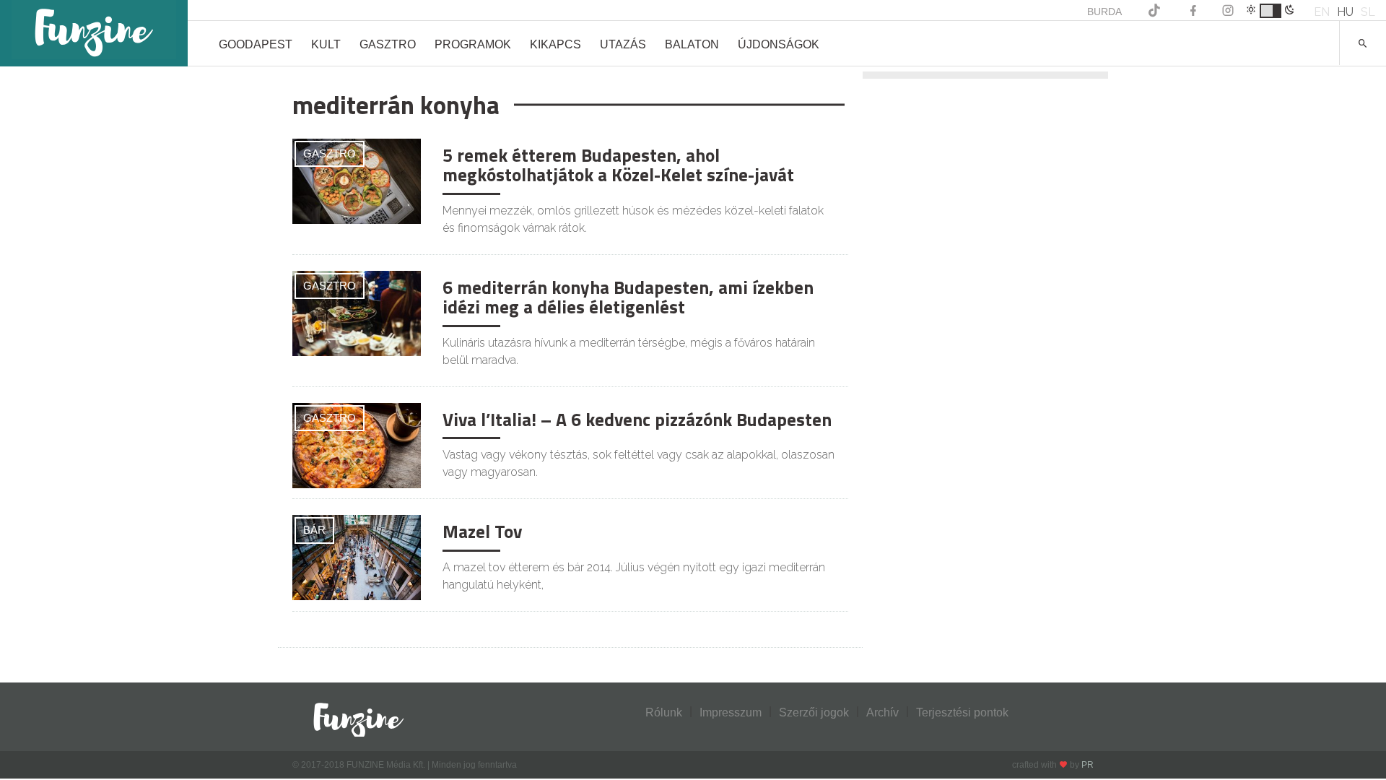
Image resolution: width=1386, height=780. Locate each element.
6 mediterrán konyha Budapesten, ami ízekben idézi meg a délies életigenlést (628, 297)
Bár (314, 530)
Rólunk (663, 712)
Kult (326, 44)
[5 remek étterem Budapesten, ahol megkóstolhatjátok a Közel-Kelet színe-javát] (356, 180)
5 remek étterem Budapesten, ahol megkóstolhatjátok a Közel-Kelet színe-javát (618, 165)
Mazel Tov (482, 531)
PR (1087, 765)
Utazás (623, 44)
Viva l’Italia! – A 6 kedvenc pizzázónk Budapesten (637, 419)
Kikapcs (555, 44)
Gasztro (387, 44)
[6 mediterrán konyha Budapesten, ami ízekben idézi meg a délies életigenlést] (356, 312)
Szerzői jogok (814, 712)
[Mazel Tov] (356, 557)
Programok (473, 44)
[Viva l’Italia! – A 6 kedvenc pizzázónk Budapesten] (356, 444)
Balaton (692, 44)
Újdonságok (778, 44)
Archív (882, 712)
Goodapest (255, 44)
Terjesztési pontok (962, 712)
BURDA (1104, 11)
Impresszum (730, 712)
